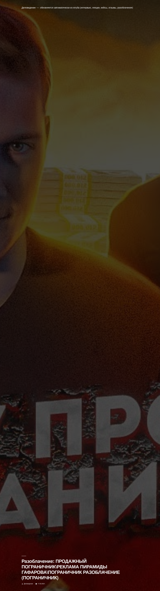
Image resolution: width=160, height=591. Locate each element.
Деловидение (29, 7)
